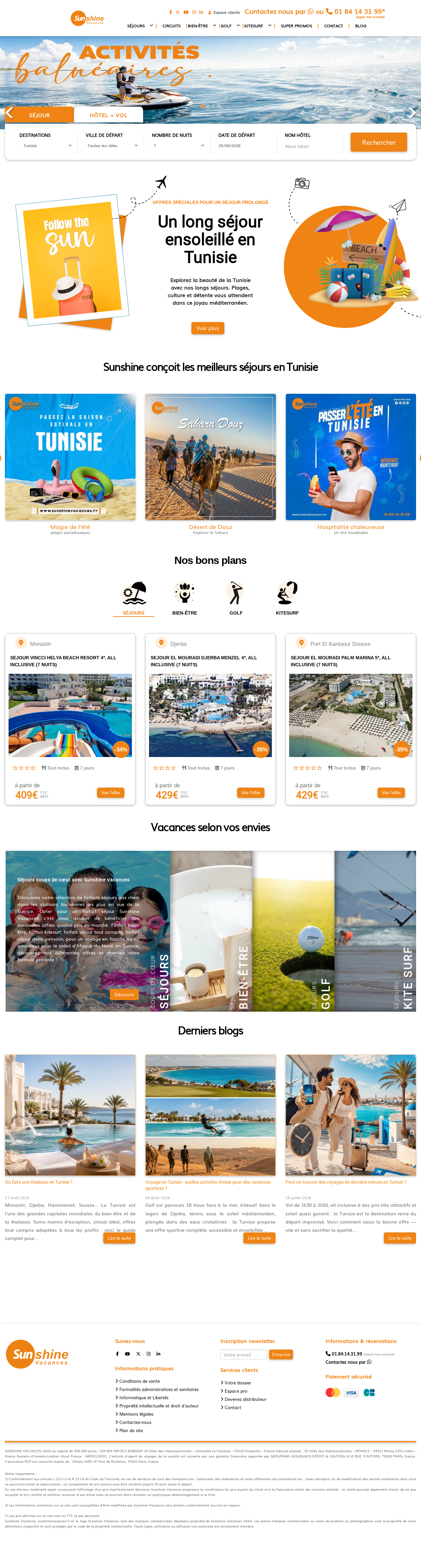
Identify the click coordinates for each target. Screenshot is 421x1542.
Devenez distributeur (245, 1399)
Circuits (171, 26)
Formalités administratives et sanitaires (159, 1389)
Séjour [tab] (39, 114)
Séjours (136, 26)
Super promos (296, 26)
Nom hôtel (297, 135)
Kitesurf (253, 26)
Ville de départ (104, 135)
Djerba (178, 644)
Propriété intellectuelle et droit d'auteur (159, 1406)
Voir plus (208, 328)
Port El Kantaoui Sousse (340, 644)
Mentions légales (136, 1414)
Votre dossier (238, 1382)
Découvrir (124, 994)
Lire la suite (119, 1238)
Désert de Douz (211, 526)
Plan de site (131, 1430)
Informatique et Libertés (143, 1397)
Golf (226, 26)
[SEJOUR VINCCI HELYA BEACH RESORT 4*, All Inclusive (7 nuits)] (21, 643)
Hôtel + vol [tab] (109, 115)
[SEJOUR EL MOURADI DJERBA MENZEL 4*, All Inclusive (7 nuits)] (161, 643)
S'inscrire (281, 1354)
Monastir (40, 644)
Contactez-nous (135, 1422)
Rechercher (379, 142)
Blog (360, 26)
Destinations (35, 135)
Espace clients (225, 12)
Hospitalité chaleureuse (350, 526)
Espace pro (236, 1391)
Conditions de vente (139, 1381)
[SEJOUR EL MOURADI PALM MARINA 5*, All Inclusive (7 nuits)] (302, 643)
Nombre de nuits (172, 135)
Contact (333, 26)
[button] (110, 793)
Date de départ (236, 135)
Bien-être (198, 26)
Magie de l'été (70, 526)
